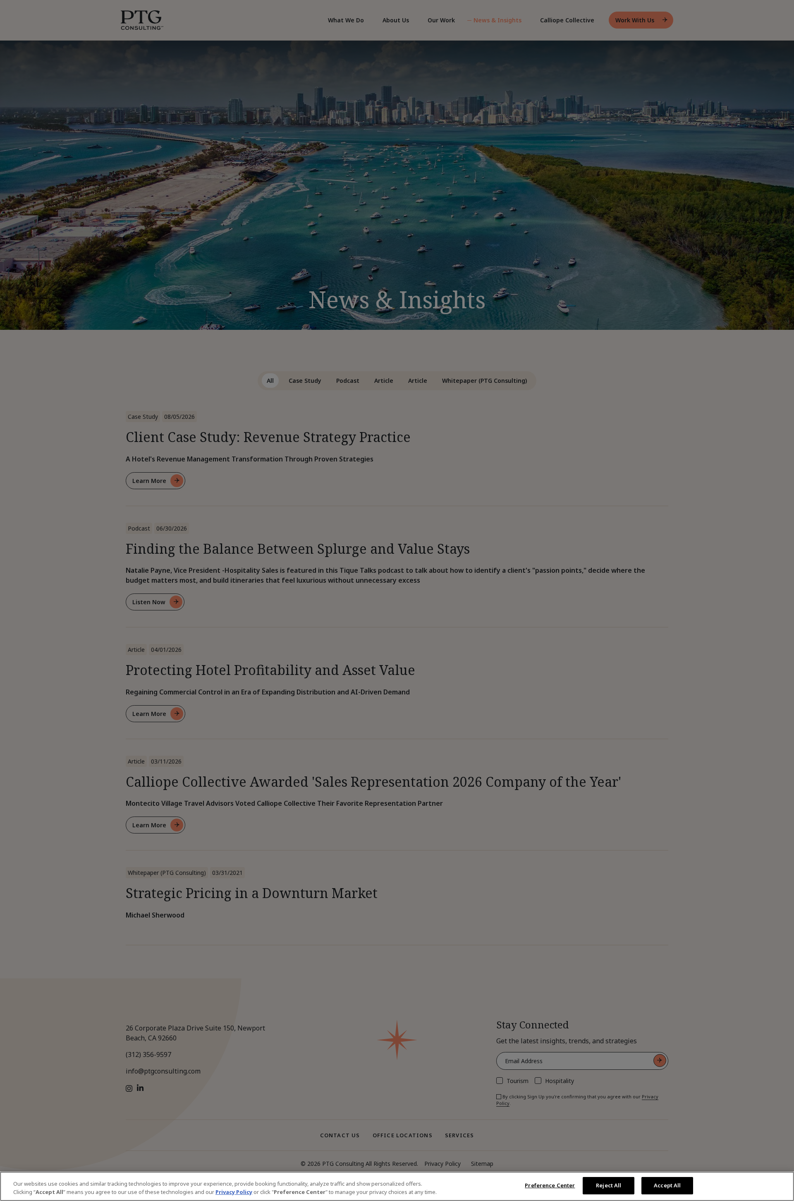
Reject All (608, 1185)
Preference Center (550, 1185)
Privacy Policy (233, 1192)
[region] (397, 1186)
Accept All (667, 1185)
